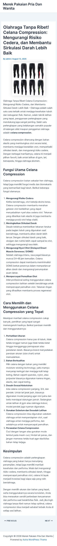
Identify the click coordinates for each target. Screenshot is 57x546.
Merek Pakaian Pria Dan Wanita (22, 6)
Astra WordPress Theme (35, 539)
